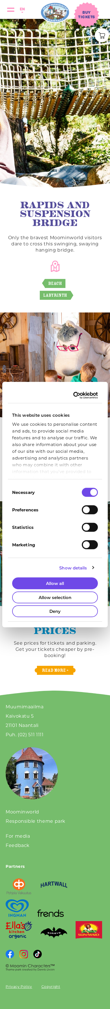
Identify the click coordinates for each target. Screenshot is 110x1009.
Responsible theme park (35, 821)
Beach (55, 283)
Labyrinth (55, 295)
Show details (73, 568)
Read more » (55, 670)
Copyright (50, 986)
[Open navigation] (10, 9)
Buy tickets (86, 14)
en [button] (21, 8)
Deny (55, 611)
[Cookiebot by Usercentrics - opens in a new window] (75, 395)
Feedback (18, 845)
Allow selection (55, 597)
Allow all (55, 583)
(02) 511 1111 (30, 734)
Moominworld (22, 812)
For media (18, 836)
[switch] (90, 509)
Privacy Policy (19, 986)
